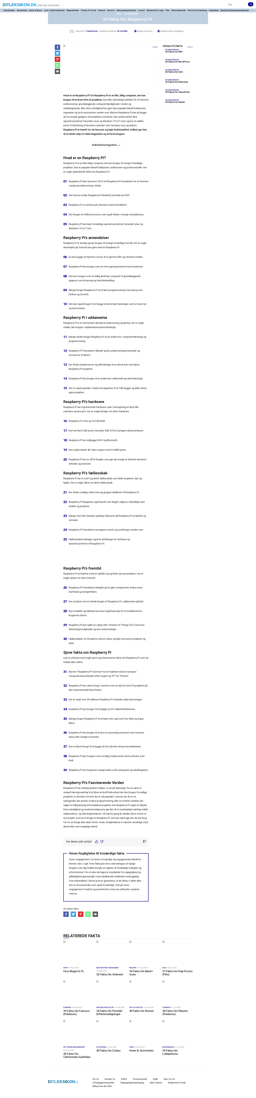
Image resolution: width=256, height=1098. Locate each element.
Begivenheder (73, 10)
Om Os (96, 1079)
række (140, 121)
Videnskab (213, 10)
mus (123, 125)
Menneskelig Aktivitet (126, 10)
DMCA (124, 1079)
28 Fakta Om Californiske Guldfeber (77, 1055)
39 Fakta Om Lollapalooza (170, 1052)
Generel (101, 10)
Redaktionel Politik (177, 1082)
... (251, 10)
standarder (115, 872)
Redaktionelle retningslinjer (172, 31)
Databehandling (131, 13)
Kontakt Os (110, 1079)
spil (116, 718)
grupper (107, 492)
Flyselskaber (9, 10)
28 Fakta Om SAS (174, 72)
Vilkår (155, 1079)
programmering (117, 290)
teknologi (120, 788)
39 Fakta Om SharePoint (177, 92)
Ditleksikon (20, 5)
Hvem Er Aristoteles (141, 1050)
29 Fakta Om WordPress (177, 62)
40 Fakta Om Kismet (141, 1011)
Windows (74, 228)
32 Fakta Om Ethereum (176, 82)
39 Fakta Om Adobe (175, 102)
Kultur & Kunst (35, 10)
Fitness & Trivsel (88, 10)
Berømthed (22, 10)
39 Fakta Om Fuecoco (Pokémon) (76, 1012)
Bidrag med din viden (102, 1086)
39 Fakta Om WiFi (174, 51)
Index (119, 13)
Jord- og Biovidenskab (54, 10)
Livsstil (141, 10)
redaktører (119, 876)
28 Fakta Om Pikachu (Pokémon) (175, 1012)
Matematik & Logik (155, 10)
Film (167, 10)
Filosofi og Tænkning (197, 10)
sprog (134, 290)
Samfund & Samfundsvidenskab (234, 10)
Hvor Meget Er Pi (73, 971)
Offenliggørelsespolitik (103, 1082)
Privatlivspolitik (140, 1079)
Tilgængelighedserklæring (132, 1082)
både (145, 809)
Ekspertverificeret (145, 31)
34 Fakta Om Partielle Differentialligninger (109, 1012)
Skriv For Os (169, 1079)
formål (128, 243)
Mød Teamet (156, 1082)
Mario (72, 723)
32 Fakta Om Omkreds (109, 974)
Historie (111, 10)
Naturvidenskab (178, 10)
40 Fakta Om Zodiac (108, 1050)
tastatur (115, 125)
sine (142, 625)
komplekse (95, 805)
